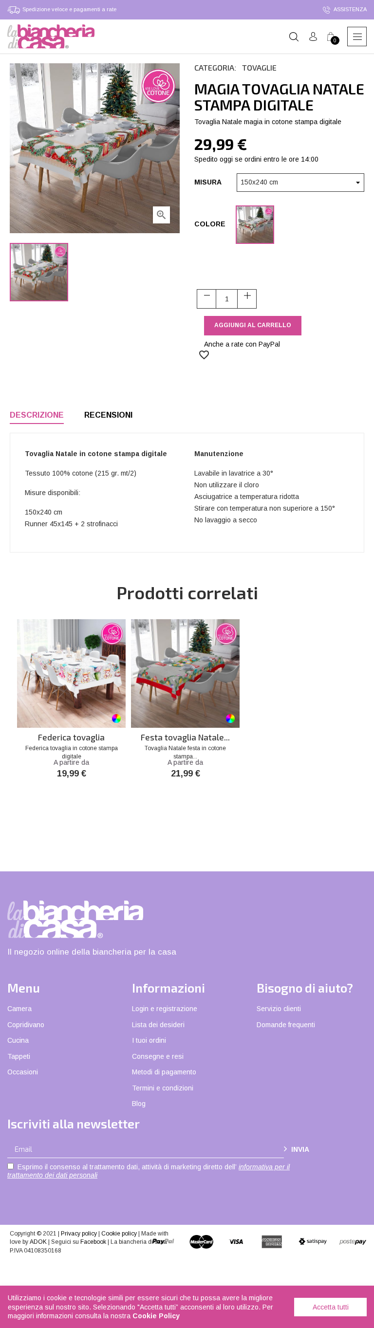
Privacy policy (79, 1233)
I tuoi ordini (149, 1040)
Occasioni (22, 1072)
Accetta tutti (331, 1307)
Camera (19, 1009)
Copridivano (25, 1025)
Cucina (18, 1040)
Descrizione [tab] (37, 415)
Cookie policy (119, 1233)
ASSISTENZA (350, 9)
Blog (139, 1103)
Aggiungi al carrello (252, 325)
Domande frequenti (286, 1025)
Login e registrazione (164, 1009)
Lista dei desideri (158, 1025)
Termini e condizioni (162, 1088)
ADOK (38, 1241)
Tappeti (18, 1056)
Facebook (93, 1241)
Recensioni (108, 415)
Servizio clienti (279, 1009)
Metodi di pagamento (164, 1072)
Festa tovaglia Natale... (185, 737)
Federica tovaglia (71, 737)
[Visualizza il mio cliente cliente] (312, 37)
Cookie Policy (156, 1316)
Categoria (214, 67)
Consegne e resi (158, 1056)
